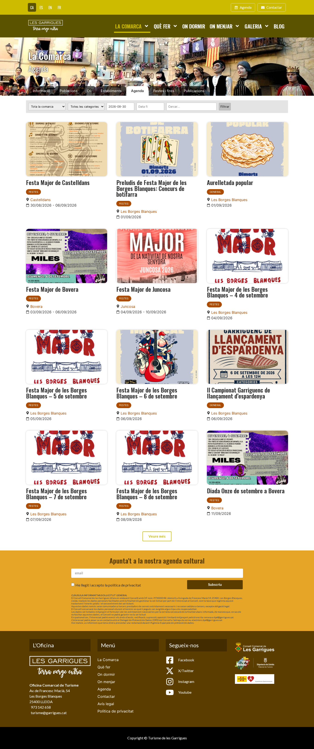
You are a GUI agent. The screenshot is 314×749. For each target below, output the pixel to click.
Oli (89, 91)
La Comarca (128, 26)
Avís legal (105, 703)
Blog (279, 26)
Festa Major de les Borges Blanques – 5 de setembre (56, 392)
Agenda (137, 91)
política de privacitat (124, 585)
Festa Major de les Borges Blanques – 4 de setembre (237, 292)
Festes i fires (163, 91)
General (215, 192)
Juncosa (128, 306)
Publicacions (194, 91)
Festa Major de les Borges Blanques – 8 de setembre (146, 493)
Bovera (36, 306)
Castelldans (40, 199)
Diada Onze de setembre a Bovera (246, 490)
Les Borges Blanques (139, 211)
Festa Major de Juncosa (143, 289)
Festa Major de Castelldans (58, 182)
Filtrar (224, 106)
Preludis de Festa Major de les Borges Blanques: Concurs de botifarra (151, 188)
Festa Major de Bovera (52, 289)
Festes (33, 192)
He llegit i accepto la (108, 585)
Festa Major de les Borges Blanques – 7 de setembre (56, 493)
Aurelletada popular (230, 182)
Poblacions (68, 91)
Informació (41, 91)
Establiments (111, 91)
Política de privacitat (115, 711)
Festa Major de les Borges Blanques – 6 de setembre (146, 392)
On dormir (193, 26)
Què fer (162, 26)
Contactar (106, 696)
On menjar (221, 26)
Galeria (253, 26)
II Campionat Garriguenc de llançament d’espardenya (238, 392)
